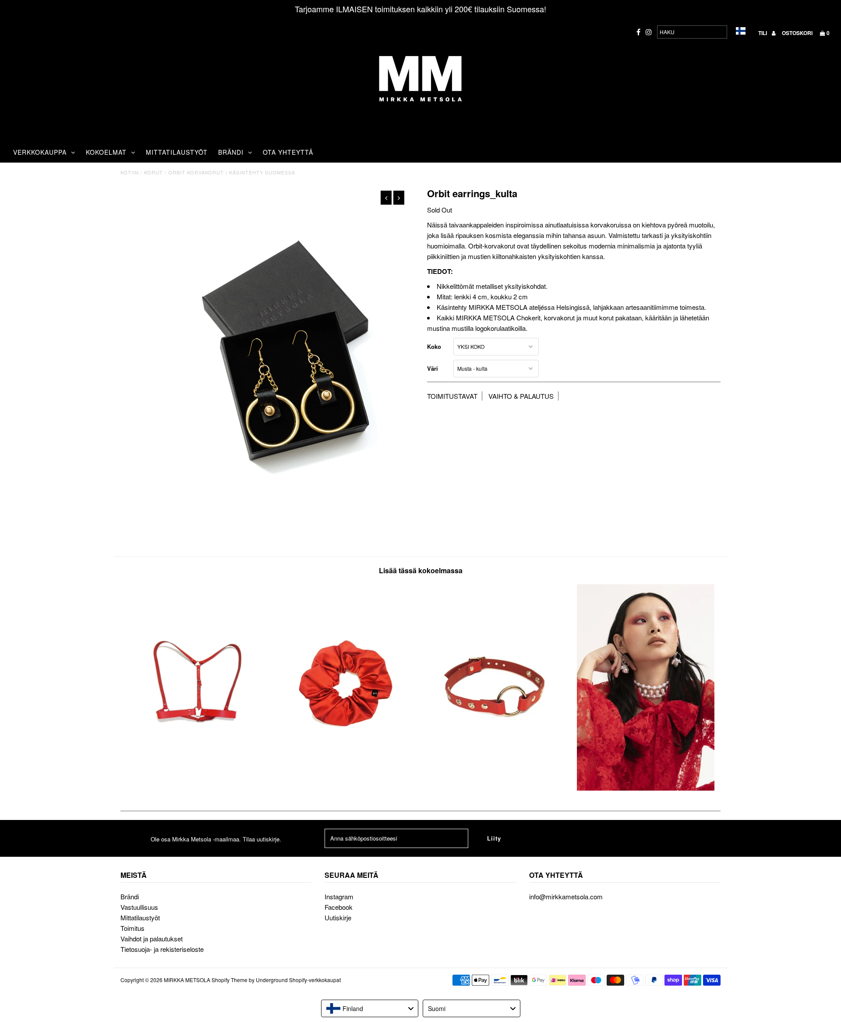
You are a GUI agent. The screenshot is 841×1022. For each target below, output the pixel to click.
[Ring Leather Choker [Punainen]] (495, 787)
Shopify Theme (229, 979)
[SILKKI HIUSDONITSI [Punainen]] (345, 787)
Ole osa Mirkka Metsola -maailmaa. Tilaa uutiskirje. (216, 839)
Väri (432, 368)
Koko (434, 346)
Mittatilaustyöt (140, 917)
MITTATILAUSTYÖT (177, 152)
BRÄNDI (231, 152)
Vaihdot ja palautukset (151, 938)
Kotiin (129, 172)
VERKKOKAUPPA (40, 152)
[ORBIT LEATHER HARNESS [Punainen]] (195, 787)
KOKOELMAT (106, 152)
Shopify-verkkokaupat (315, 979)
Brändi (129, 896)
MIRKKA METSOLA (187, 979)
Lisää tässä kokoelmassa (421, 570)
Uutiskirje (338, 917)
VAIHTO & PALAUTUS (521, 396)
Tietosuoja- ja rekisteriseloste (162, 949)
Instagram (339, 896)
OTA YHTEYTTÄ (288, 152)
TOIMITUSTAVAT (452, 396)
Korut (153, 172)
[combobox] (370, 1008)
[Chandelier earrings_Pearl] (645, 787)
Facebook (339, 907)
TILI (763, 33)
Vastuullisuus (139, 907)
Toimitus (132, 928)
